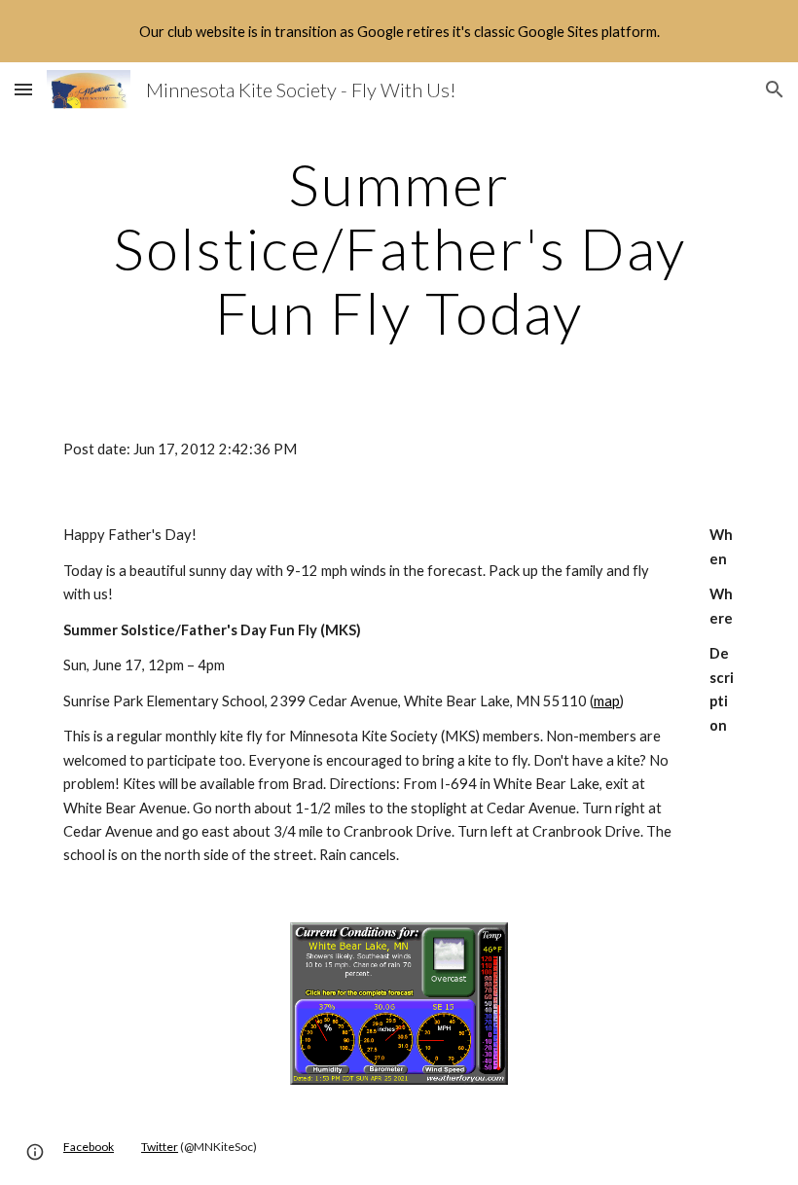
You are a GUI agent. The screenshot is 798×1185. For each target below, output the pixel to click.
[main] (399, 248)
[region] (399, 31)
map (607, 701)
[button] (23, 89)
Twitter (159, 1146)
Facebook (88, 1146)
